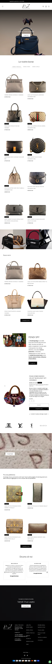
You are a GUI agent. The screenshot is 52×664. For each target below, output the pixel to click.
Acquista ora (39, 408)
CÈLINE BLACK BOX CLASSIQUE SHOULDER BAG (14, 158)
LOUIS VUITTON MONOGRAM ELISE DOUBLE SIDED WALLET (12, 538)
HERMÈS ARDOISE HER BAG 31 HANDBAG (13, 94)
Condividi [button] (33, 414)
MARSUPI (28, 635)
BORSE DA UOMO (30, 641)
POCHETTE (28, 638)
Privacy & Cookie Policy (41, 633)
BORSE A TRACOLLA (17, 66)
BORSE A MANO (26, 66)
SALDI (27, 644)
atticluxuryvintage (27, 658)
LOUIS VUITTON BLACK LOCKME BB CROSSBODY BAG (36, 95)
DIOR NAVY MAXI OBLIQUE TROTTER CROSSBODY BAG (36, 187)
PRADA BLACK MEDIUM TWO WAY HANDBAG (12, 126)
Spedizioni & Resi (41, 627)
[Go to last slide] (5, 572)
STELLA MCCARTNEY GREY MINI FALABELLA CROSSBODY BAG (14, 189)
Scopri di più (10, 454)
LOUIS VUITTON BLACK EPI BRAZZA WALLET (37, 506)
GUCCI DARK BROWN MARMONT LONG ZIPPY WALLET (36, 538)
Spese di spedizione (39, 384)
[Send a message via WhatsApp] (49, 661)
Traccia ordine (41, 630)
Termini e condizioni (42, 637)
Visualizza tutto (26, 320)
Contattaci (40, 640)
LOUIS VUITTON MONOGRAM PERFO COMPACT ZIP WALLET (12, 507)
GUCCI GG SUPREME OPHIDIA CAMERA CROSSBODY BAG (36, 126)
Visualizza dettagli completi (41, 414)
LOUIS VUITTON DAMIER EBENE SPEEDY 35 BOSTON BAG (37, 282)
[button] (2, 6)
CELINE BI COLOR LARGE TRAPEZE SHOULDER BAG (35, 312)
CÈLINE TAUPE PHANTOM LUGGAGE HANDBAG (12, 312)
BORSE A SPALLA (36, 66)
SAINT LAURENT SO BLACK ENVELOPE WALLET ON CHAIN (36, 220)
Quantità (31, 398)
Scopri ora (26, 35)
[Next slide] (47, 572)
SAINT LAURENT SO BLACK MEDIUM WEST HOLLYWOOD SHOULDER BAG (13, 220)
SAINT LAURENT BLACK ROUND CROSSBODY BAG (35, 158)
